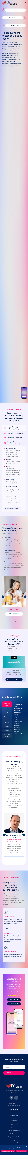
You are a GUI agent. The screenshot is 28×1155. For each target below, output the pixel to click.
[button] (3, 596)
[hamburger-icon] (25, 3)
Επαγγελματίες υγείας (8, 1151)
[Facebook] (11, 1098)
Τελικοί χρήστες (21, 1151)
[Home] (9, 3)
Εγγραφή (8, 1072)
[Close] (27, 1146)
